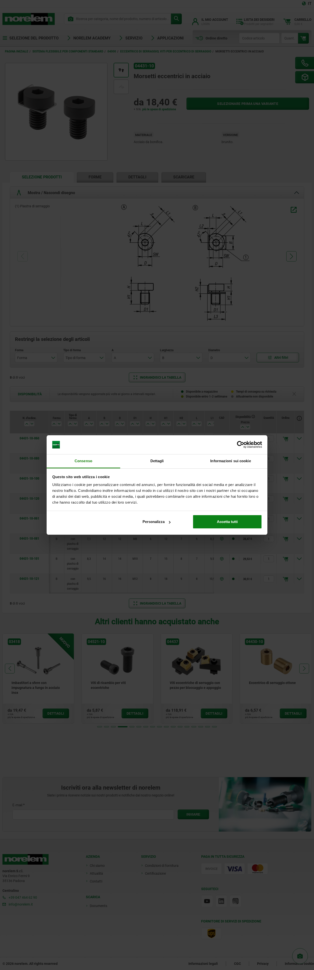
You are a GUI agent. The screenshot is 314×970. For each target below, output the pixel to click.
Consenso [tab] (83, 461)
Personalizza (154, 522)
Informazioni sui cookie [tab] (230, 461)
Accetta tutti (227, 522)
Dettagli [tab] (157, 461)
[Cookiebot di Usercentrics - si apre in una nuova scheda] (240, 444)
